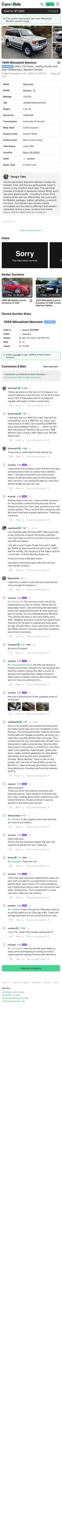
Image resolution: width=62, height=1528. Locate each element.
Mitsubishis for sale (11, 995)
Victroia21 (13, 388)
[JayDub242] (4, 722)
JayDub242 (13, 722)
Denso (25, 330)
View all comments (31, 968)
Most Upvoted (50, 366)
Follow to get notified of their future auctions (28, 356)
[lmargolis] (4, 644)
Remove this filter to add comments (22, 377)
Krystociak (13, 413)
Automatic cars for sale (13, 992)
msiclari (31, 158)
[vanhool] (4, 928)
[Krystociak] (4, 414)
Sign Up (50, 4)
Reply (18, 405)
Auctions (5, 982)
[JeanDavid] (4, 528)
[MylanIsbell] (4, 578)
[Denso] (20, 330)
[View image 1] (14, 706)
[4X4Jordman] (4, 815)
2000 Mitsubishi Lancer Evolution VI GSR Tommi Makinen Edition (48, 303)
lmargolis (12, 644)
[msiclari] (24, 158)
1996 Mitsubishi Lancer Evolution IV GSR (14, 301)
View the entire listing (30, 230)
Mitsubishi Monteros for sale (15, 998)
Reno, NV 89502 (31, 152)
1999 (56, 982)
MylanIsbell (13, 578)
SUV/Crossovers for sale (13, 1001)
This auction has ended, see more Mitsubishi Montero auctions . (29, 20)
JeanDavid (13, 528)
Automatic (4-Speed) (20, 982)
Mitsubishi (28, 84)
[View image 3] (42, 706)
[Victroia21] (4, 388)
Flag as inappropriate (37, 405)
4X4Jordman (14, 815)
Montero (27, 90)
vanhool (12, 928)
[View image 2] (28, 706)
